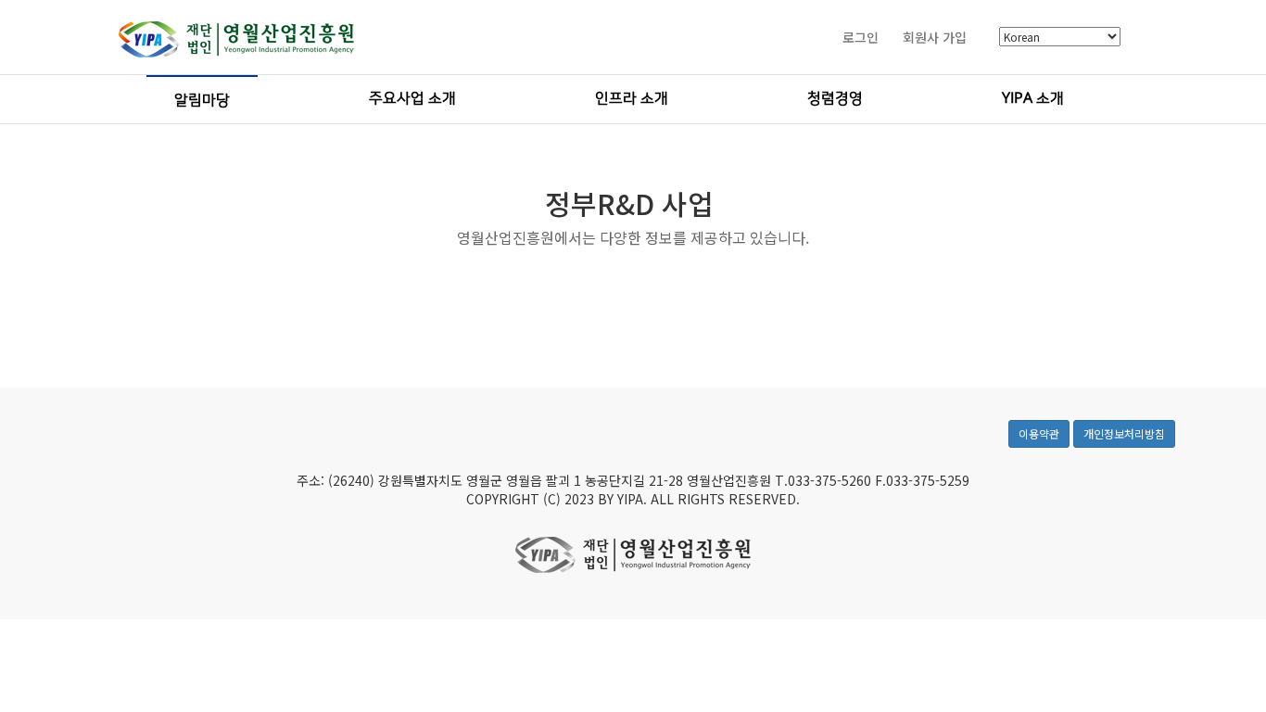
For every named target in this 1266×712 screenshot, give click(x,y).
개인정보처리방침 (1124, 433)
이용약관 (1039, 433)
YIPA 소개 (1033, 98)
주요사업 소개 (412, 98)
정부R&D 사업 (629, 203)
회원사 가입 (935, 37)
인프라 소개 (631, 98)
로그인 (860, 37)
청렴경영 (835, 98)
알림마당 (202, 100)
